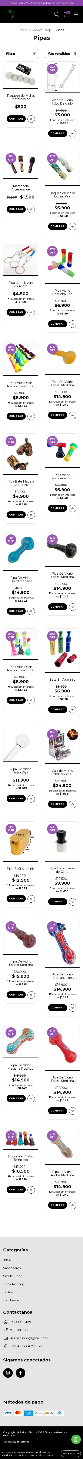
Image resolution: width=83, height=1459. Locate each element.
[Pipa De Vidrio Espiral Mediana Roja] (72, 1111)
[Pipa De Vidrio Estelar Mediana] (31, 995)
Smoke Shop (41, 30)
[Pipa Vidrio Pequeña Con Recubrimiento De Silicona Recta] (72, 324)
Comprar (58, 709)
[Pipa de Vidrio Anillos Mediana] (72, 1205)
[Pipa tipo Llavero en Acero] (31, 312)
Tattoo (8, 1292)
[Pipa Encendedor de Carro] (72, 902)
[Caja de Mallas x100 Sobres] (72, 804)
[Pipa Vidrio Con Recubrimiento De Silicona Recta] (31, 416)
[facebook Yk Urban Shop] (20, 1373)
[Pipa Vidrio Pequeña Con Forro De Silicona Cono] (72, 508)
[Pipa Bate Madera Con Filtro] (31, 515)
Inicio (23, 30)
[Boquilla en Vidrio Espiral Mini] (72, 226)
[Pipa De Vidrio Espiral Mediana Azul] (31, 611)
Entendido (71, 1453)
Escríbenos (11, 1300)
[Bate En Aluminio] (72, 709)
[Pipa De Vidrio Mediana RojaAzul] (31, 1098)
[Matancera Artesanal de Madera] (31, 209)
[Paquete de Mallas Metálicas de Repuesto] (31, 119)
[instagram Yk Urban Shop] (8, 1373)
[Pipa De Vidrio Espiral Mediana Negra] (72, 607)
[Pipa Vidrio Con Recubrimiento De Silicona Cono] (31, 700)
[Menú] (76, 14)
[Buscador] (56, 14)
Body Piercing (13, 1284)
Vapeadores (12, 1268)
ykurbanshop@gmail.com (29, 1338)
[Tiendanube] (16, 1442)
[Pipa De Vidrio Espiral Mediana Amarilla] (72, 415)
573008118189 (20, 1322)
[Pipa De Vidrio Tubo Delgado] (72, 133)
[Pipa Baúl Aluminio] (31, 899)
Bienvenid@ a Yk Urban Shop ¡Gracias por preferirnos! (41, 2)
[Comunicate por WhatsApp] (76, 1439)
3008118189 (19, 1330)
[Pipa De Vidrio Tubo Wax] (31, 799)
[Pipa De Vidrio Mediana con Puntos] (72, 1008)
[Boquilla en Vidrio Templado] (31, 1190)
